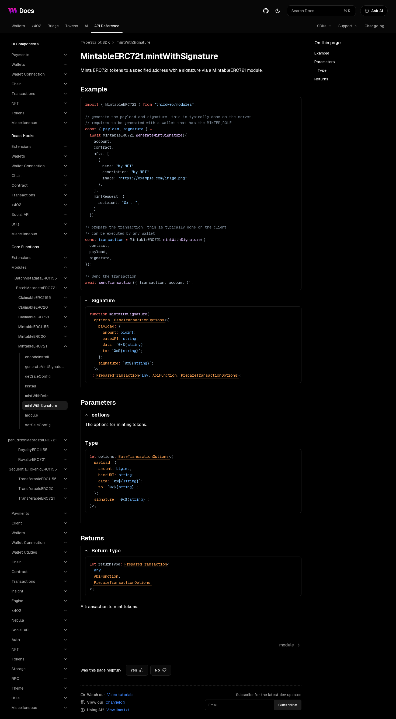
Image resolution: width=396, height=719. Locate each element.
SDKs (321, 26)
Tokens (71, 26)
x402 (36, 26)
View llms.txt (117, 710)
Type (322, 70)
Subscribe (287, 705)
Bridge (53, 26)
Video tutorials (120, 695)
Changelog (374, 26)
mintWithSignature (41, 405)
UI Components (25, 44)
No (157, 670)
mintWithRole (36, 396)
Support (345, 26)
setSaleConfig (38, 425)
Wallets (18, 26)
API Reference (106, 26)
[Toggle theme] (278, 10)
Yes (133, 670)
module (31, 415)
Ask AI (377, 11)
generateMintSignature (45, 366)
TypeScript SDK (95, 42)
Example (321, 53)
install (30, 386)
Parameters (324, 62)
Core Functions (25, 247)
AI (86, 26)
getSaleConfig (38, 376)
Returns (321, 79)
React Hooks (23, 136)
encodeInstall (37, 357)
